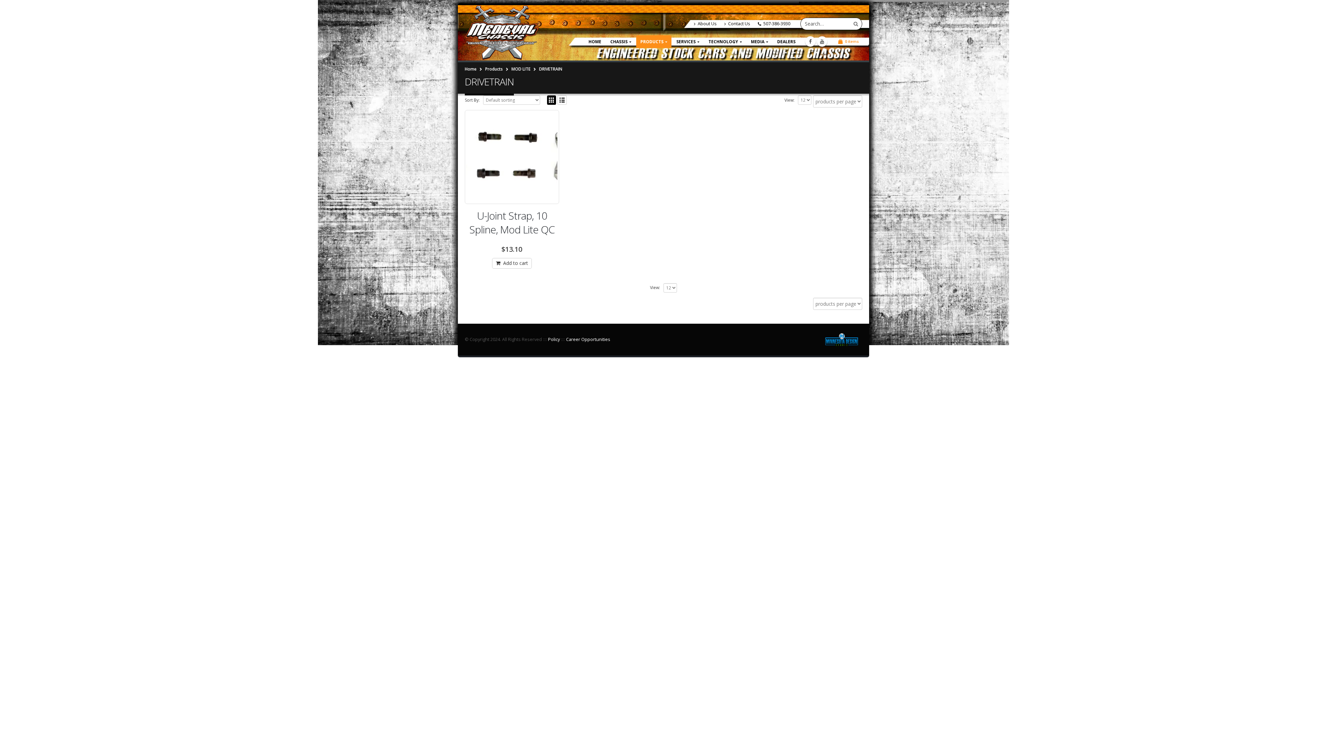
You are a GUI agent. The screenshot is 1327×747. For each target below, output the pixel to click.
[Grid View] (551, 100)
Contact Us (739, 24)
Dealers (786, 42)
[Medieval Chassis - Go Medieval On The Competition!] (502, 33)
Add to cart (515, 263)
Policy (554, 339)
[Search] (856, 24)
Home (595, 42)
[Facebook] (810, 41)
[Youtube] (822, 41)
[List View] (562, 100)
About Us (707, 24)
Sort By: (472, 100)
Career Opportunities (588, 339)
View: (789, 100)
